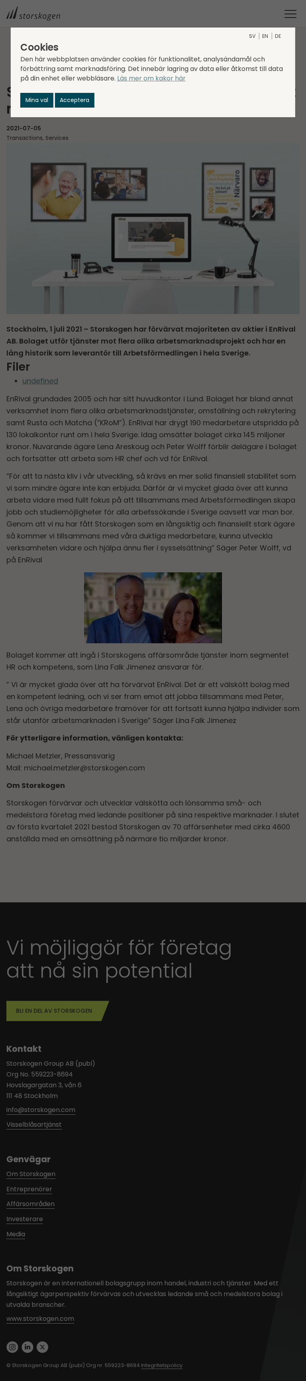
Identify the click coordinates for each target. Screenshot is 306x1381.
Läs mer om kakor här (151, 78)
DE (278, 36)
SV (252, 36)
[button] (36, 100)
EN (265, 36)
